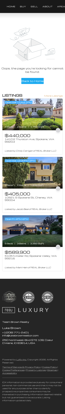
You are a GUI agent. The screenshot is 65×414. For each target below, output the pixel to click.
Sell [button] (34, 6)
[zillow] (10, 350)
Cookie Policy (49, 367)
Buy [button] (23, 6)
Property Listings (36, 370)
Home (11, 6)
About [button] (47, 6)
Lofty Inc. (21, 359)
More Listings (53, 95)
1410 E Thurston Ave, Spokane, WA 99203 (29, 140)
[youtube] (22, 350)
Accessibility (9, 373)
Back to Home (32, 81)
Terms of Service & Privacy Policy (21, 367)
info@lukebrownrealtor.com (20, 335)
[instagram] (16, 350)
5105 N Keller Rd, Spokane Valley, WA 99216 (31, 257)
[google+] (28, 350)
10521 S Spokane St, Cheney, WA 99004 (28, 199)
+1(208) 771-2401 (15, 332)
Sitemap (52, 370)
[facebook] (4, 350)
